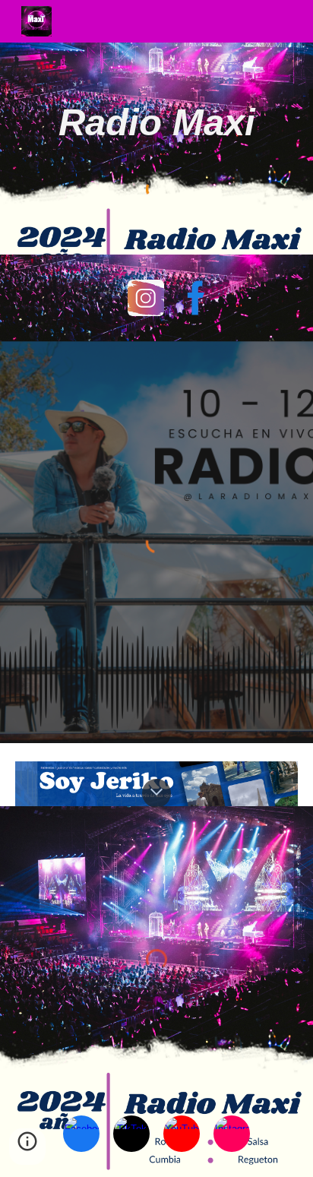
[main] (156, 122)
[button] (156, 793)
